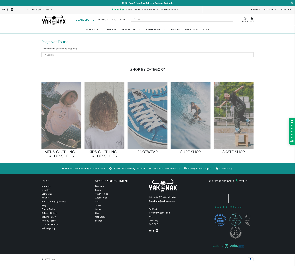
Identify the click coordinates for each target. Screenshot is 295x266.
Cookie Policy (48, 209)
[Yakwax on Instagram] (12, 9)
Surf (110, 29)
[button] (292, 131)
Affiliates (45, 190)
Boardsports (85, 19)
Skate (98, 205)
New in (175, 29)
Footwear (118, 19)
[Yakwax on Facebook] (7, 9)
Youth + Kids (101, 193)
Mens (98, 190)
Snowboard (154, 29)
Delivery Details (49, 213)
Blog (43, 205)
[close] (291, 2)
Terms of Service (49, 224)
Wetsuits (92, 29)
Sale (206, 29)
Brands (255, 9)
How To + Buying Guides (53, 201)
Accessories (101, 197)
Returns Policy (48, 217)
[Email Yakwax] (3, 9)
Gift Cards (270, 9)
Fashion (103, 19)
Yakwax (51, 259)
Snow (98, 209)
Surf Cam (286, 9)
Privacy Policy (48, 220)
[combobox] (182, 19)
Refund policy (48, 228)
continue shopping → (69, 48)
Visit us (45, 197)
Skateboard (129, 29)
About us (45, 186)
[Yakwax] (53, 19)
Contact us (46, 193)
